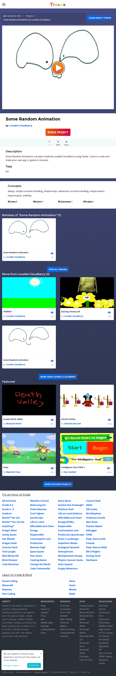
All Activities (9, 500)
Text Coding (8, 593)
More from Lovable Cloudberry (58, 376)
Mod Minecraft (10, 555)
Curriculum (65, 609)
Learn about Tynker (100, 18)
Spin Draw (92, 522)
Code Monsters (10, 564)
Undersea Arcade (95, 517)
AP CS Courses (106, 632)
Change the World (40, 564)
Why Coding (66, 619)
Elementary (104, 622)
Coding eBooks (48, 629)
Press (43, 615)
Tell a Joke (91, 509)
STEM (89, 534)
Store (43, 632)
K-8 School (104, 639)
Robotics (7, 589)
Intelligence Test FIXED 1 (73, 467)
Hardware (91, 560)
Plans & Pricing (67, 629)
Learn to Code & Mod (17, 575)
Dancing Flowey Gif (70, 311)
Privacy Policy (41, 672)
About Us (45, 609)
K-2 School (104, 636)
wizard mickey (68, 419)
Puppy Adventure (68, 568)
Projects (30, 16)
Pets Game (36, 555)
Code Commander (40, 568)
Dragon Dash (9, 543)
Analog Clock (93, 555)
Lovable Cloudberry (21, 125)
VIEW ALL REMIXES (58, 269)
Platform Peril (66, 509)
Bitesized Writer (14, 423)
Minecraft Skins (87, 612)
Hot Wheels (8, 538)
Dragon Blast (9, 530)
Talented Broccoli (72, 423)
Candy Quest (9, 534)
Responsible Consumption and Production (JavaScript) (71, 530)
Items (72, 585)
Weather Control (39, 500)
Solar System (65, 564)
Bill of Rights (93, 551)
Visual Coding (9, 581)
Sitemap (45, 626)
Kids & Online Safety (59, 672)
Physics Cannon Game (70, 560)
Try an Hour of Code (16, 494)
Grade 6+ (7, 513)
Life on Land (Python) (70, 513)
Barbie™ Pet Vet (11, 517)
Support (45, 612)
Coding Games (87, 605)
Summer (64, 636)
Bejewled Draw (13, 472)
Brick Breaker (9, 560)
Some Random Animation (15, 252)
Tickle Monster (38, 509)
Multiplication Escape (70, 555)
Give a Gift (65, 612)
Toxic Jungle (8, 551)
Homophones (65, 551)
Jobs (43, 619)
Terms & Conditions (23, 672)
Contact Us (85, 672)
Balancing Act (38, 505)
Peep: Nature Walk (96, 547)
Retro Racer (64, 500)
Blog (43, 605)
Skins (72, 581)
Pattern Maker (94, 526)
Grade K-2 (7, 505)
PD (100, 649)
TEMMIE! (7, 311)
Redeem (64, 615)
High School (104, 629)
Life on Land (37, 522)
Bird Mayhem (93, 513)
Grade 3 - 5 (8, 509)
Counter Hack (10, 547)
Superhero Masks (68, 543)
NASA (89, 505)
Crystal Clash (93, 500)
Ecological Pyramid (68, 547)
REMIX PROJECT (58, 132)
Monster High (37, 547)
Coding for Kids (13, 16)
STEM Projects (105, 656)
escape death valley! (13, 419)
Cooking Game (38, 560)
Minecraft (7, 585)
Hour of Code (86, 659)
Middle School (106, 626)
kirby (5, 467)
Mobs (72, 593)
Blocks (73, 589)
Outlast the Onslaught (71, 505)
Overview (64, 605)
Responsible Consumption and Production (40, 539)
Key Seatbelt (70, 472)
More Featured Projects (58, 484)
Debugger (91, 530)
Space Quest (37, 551)
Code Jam (84, 656)
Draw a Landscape (68, 538)
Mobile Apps (47, 622)
